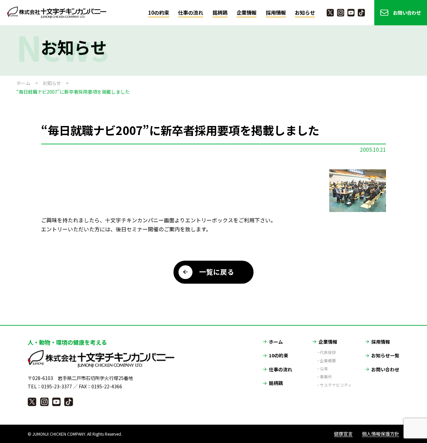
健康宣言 (343, 433)
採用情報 (276, 12)
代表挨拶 (328, 352)
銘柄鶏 (220, 12)
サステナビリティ (336, 385)
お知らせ (305, 12)
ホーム (23, 83)
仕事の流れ (190, 12)
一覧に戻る (216, 272)
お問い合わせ (407, 12)
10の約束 (158, 12)
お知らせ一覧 (385, 355)
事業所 (326, 377)
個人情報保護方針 (380, 433)
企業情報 (247, 12)
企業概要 (328, 361)
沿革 (324, 369)
